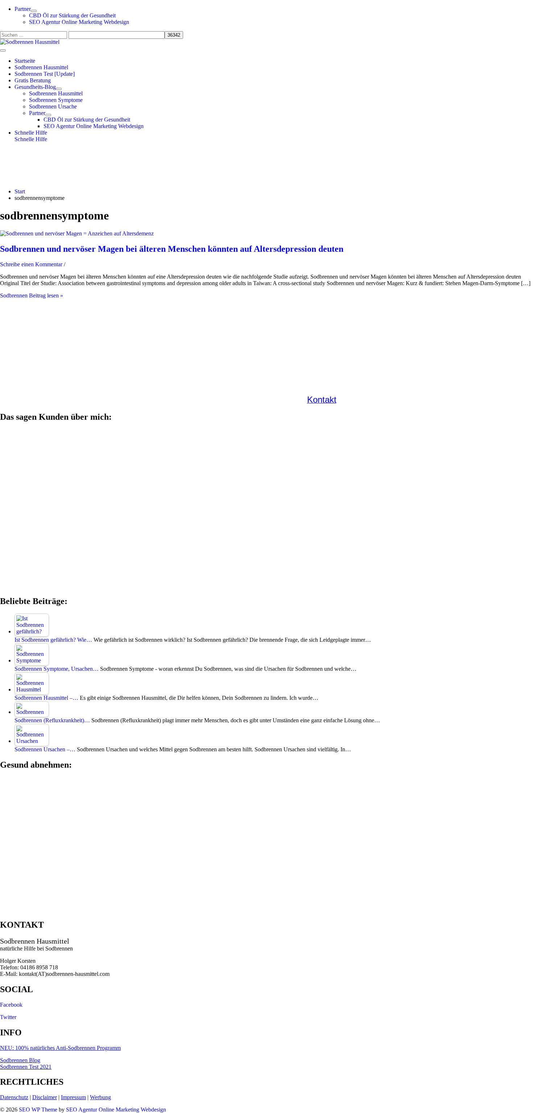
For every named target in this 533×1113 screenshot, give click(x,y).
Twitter (8, 1017)
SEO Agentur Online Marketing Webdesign (116, 1109)
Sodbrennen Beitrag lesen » (31, 295)
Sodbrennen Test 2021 (25, 1067)
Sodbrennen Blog (20, 1060)
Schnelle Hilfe (31, 139)
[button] (274, 133)
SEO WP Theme (38, 1109)
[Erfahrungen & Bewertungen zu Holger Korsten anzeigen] (266, 518)
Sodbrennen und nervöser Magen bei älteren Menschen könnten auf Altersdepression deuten (171, 249)
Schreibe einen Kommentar (31, 264)
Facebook (11, 1005)
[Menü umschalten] (34, 11)
